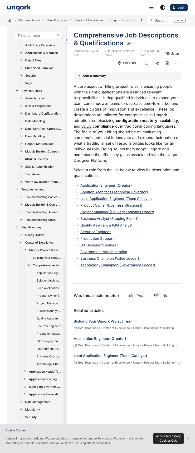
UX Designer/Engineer (49, 341)
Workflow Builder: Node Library (43, 182)
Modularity (32, 409)
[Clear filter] (58, 35)
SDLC (86, 126)
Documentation (29, 20)
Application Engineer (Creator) (49, 273)
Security (31, 75)
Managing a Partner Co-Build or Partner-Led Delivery (45, 386)
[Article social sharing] (157, 63)
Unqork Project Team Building (45, 250)
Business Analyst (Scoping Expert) (49, 311)
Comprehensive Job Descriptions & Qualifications (47, 265)
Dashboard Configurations (43, 113)
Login (181, 7)
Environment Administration (49, 349)
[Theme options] (162, 7)
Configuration (34, 235)
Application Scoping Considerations (45, 379)
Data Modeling (35, 121)
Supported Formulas (39, 68)
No (164, 295)
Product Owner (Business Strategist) (49, 295)
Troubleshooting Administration (43, 212)
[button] (167, 20)
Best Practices (57, 20)
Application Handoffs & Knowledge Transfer (45, 371)
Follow (129, 63)
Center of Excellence (88, 20)
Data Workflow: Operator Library (43, 128)
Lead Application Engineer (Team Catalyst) (49, 288)
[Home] (19, 8)
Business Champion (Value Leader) (49, 356)
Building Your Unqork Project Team (47, 257)
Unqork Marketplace (39, 144)
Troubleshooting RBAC (40, 220)
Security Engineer (49, 326)
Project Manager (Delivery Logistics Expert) (49, 303)
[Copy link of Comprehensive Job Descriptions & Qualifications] (129, 43)
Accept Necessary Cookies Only (168, 438)
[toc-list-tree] (147, 63)
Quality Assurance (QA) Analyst (49, 318)
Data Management (37, 402)
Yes (140, 295)
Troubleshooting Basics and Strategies (43, 197)
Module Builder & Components (43, 204)
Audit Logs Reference (40, 45)
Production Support (49, 333)
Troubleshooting (32, 189)
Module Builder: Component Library (43, 151)
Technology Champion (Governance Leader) (49, 364)
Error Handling (35, 136)
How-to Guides (31, 90)
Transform (32, 174)
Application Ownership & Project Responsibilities (45, 394)
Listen (175, 53)
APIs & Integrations (38, 106)
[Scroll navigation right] (141, 20)
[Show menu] (151, 7)
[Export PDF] (167, 63)
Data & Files (33, 60)
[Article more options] (177, 63)
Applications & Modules (41, 53)
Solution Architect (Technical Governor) (49, 280)
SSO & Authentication (39, 166)
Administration (35, 98)
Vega (28, 83)
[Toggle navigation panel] (66, 40)
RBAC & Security (36, 159)
